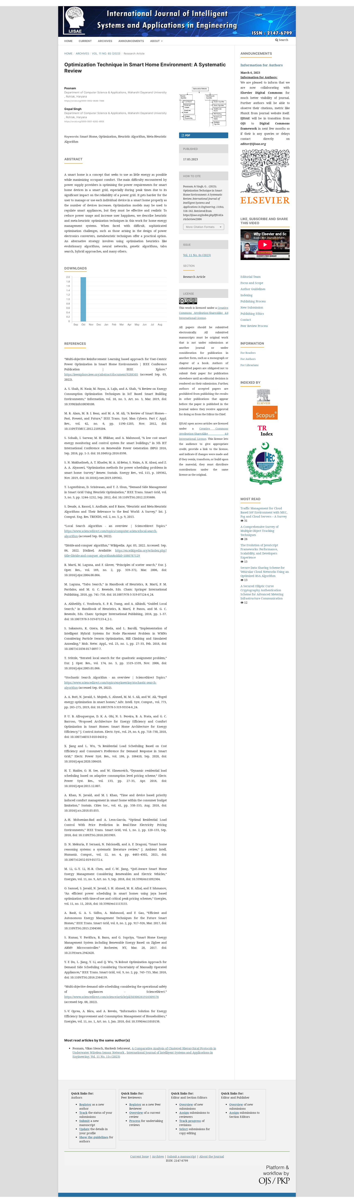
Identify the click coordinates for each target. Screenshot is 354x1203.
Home (68, 41)
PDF (187, 135)
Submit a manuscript (181, 1156)
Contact (246, 320)
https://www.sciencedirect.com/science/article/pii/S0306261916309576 (111, 997)
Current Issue (139, 1156)
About (155, 41)
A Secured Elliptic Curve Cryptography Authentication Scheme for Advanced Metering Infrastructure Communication (262, 592)
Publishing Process (253, 301)
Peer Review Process (254, 326)
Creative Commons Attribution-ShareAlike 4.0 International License (203, 313)
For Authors (248, 359)
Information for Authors (262, 65)
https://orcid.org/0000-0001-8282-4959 (84, 121)
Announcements (131, 41)
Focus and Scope (252, 283)
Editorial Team (251, 277)
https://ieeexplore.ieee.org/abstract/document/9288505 (101, 374)
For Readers (248, 353)
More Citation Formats (200, 226)
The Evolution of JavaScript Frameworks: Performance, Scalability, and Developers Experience (259, 551)
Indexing (247, 295)
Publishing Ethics (252, 313)
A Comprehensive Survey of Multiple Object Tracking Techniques (259, 531)
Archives (105, 41)
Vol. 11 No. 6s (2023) (106, 53)
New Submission (252, 307)
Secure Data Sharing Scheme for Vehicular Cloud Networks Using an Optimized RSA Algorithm (265, 572)
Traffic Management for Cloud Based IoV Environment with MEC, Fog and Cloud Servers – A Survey (264, 512)
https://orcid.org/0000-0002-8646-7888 (84, 100)
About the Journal (211, 1156)
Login (258, 14)
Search (283, 40)
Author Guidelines (253, 289)
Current (85, 41)
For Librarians (250, 365)
